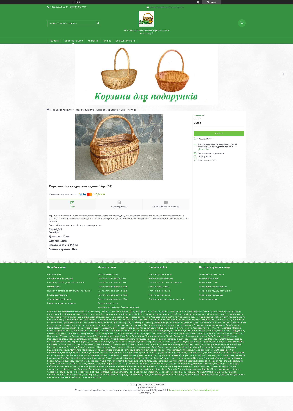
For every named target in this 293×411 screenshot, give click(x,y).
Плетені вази (53, 286)
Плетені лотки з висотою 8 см (112, 282)
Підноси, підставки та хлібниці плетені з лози (69, 290)
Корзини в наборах (208, 278)
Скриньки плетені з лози (59, 299)
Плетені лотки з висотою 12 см (113, 290)
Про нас (107, 40)
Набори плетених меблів (161, 278)
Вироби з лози (54, 274)
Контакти (93, 40)
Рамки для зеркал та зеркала (61, 303)
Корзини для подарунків (211, 294)
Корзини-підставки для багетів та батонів (118, 307)
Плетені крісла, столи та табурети (165, 282)
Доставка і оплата (125, 40)
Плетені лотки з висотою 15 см (113, 294)
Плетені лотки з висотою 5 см (112, 278)
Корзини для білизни (57, 294)
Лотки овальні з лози (108, 303)
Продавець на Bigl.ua (146, 387)
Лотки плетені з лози (108, 274)
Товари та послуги (73, 40)
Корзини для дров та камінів (213, 286)
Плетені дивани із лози (160, 290)
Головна (54, 40)
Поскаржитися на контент (180, 390)
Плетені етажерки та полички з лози (166, 299)
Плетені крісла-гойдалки (160, 274)
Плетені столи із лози (159, 286)
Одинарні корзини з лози (211, 274)
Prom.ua (161, 384)
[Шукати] (98, 23)
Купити (219, 133)
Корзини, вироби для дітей (60, 278)
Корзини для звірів (208, 299)
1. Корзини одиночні (83, 110)
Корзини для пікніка (209, 282)
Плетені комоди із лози (160, 294)
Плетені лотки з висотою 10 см (113, 286)
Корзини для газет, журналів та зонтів (66, 282)
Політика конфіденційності (206, 390)
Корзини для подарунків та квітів (215, 290)
